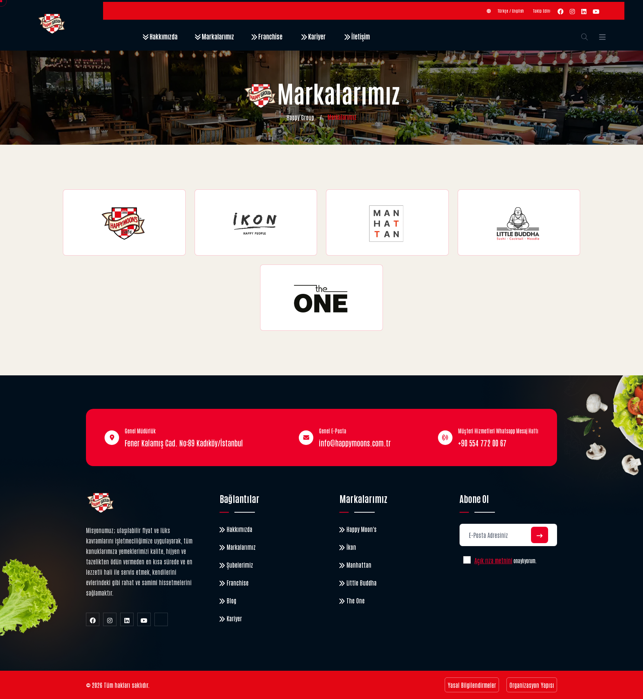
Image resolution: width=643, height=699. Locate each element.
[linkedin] (583, 11)
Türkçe (503, 10)
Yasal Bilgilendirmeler (472, 685)
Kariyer (316, 36)
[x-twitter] (161, 619)
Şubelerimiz (240, 564)
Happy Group (300, 117)
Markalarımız (217, 36)
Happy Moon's (361, 529)
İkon (351, 547)
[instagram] (572, 11)
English (518, 10)
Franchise (269, 36)
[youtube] (596, 11)
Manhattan (358, 564)
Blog (231, 600)
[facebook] (560, 11)
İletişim (360, 36)
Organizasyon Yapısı (531, 685)
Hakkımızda (162, 36)
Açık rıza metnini (493, 560)
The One (355, 600)
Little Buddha (361, 582)
